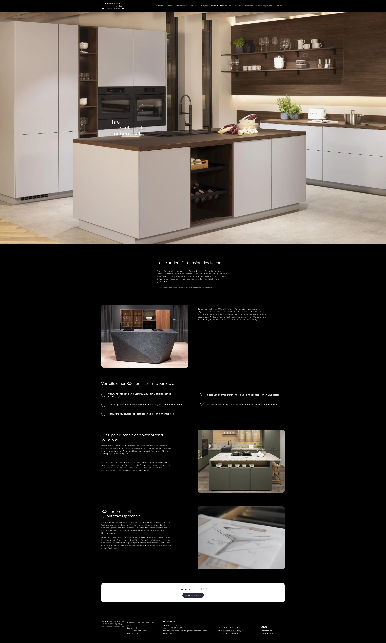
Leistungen (279, 6)
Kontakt (214, 6)
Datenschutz (267, 633)
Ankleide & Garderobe (243, 6)
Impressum (266, 631)
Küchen (168, 6)
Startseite (159, 6)
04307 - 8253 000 (231, 628)
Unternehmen (181, 6)
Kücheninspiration (264, 6)
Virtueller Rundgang (199, 6)
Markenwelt (225, 6)
